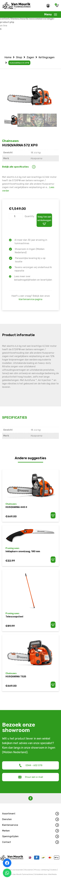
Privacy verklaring (41, 870)
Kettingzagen (46, 57)
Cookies (53, 870)
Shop (19, 57)
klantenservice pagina (30, 299)
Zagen (30, 57)
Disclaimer (28, 870)
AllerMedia (52, 874)
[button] (30, 813)
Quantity (29, 216)
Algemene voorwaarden (13, 870)
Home (7, 57)
